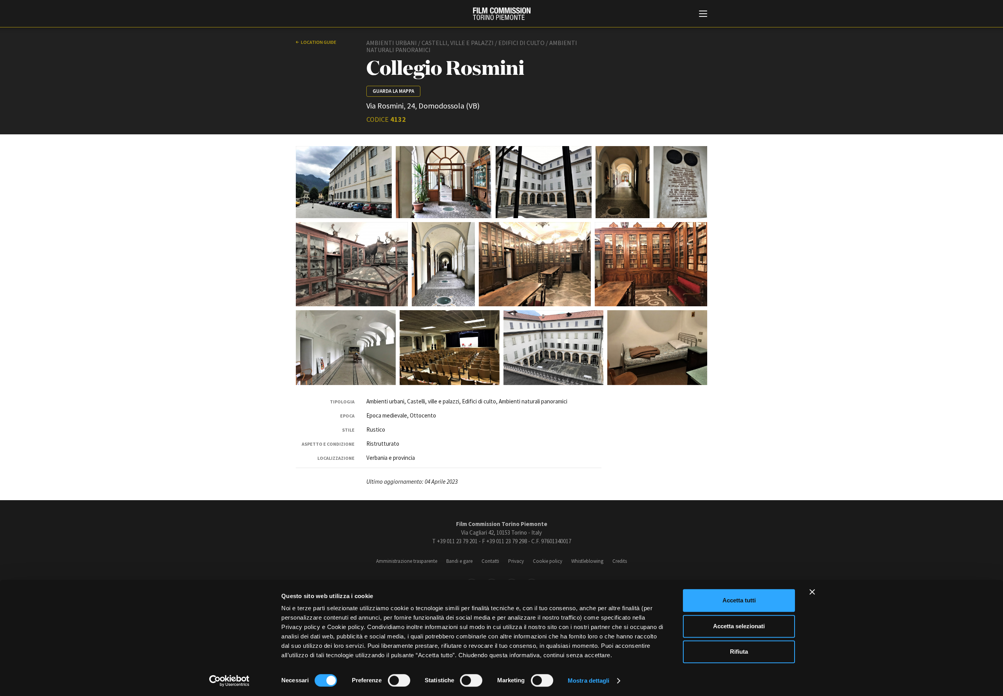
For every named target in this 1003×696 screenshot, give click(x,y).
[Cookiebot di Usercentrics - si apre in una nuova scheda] (229, 681)
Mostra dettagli (589, 680)
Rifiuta (739, 651)
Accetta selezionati (739, 626)
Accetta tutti (739, 600)
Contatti (490, 561)
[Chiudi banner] (812, 592)
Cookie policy (547, 561)
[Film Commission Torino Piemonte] (501, 13)
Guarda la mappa (393, 91)
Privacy (516, 561)
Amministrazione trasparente (406, 561)
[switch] (399, 680)
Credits (619, 561)
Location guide (318, 42)
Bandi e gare (459, 561)
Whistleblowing (587, 561)
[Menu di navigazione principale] (703, 14)
